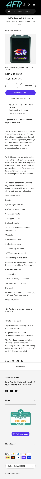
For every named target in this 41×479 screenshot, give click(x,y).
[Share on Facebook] (17, 361)
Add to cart (27, 86)
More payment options (20, 98)
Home (7, 30)
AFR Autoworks (15, 473)
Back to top (20, 366)
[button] (29, 4)
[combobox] (20, 11)
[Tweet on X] (13, 361)
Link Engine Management (14, 67)
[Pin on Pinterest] (22, 361)
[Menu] (34, 4)
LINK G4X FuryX (16, 30)
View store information (17, 113)
